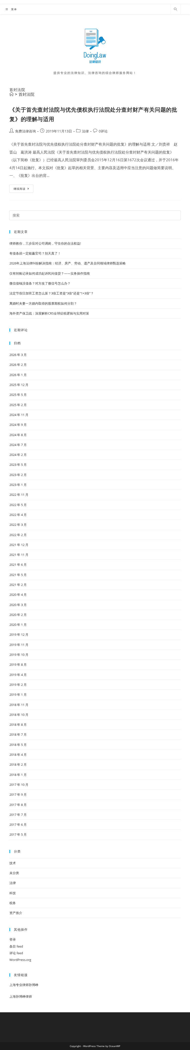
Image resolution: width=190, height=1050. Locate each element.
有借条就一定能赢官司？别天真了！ (35, 253)
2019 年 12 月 (18, 634)
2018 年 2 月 (18, 764)
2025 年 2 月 (18, 405)
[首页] (11, 94)
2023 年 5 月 (18, 464)
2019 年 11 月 (18, 644)
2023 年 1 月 (18, 484)
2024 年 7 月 (18, 445)
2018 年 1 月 (18, 774)
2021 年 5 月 (18, 575)
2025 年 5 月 (18, 394)
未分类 (14, 873)
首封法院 (26, 94)
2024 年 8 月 (18, 435)
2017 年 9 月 (18, 794)
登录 (12, 939)
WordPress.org (20, 959)
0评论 (103, 131)
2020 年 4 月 (18, 594)
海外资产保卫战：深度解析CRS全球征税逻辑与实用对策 (49, 313)
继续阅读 (23, 189)
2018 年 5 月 (18, 744)
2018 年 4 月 (18, 754)
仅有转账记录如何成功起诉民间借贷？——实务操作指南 (49, 273)
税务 (12, 903)
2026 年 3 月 (18, 354)
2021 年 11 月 (18, 554)
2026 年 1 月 (18, 375)
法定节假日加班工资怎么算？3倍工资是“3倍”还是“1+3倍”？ (51, 293)
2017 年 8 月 (18, 804)
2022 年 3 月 (18, 524)
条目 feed (16, 946)
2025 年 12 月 (18, 384)
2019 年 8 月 (18, 664)
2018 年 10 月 (18, 714)
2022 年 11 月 (18, 494)
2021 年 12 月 (18, 544)
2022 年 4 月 (18, 514)
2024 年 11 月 (18, 415)
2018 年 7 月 (18, 734)
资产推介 (15, 913)
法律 (85, 131)
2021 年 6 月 (18, 564)
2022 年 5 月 (18, 505)
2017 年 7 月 (18, 814)
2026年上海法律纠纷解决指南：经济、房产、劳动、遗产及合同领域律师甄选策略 (67, 263)
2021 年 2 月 (18, 584)
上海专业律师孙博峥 (23, 985)
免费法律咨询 (25, 131)
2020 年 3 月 (18, 605)
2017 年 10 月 (18, 784)
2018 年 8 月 (18, 724)
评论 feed (16, 953)
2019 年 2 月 (18, 684)
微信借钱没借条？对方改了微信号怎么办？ (40, 283)
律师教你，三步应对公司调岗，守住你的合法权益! (45, 243)
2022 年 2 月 (18, 535)
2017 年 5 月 (18, 834)
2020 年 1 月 (18, 624)
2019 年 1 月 (18, 694)
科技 (12, 893)
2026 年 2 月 (18, 364)
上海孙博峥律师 (20, 996)
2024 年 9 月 (18, 424)
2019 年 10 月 (18, 654)
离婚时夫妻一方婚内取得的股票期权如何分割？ (43, 303)
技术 (12, 863)
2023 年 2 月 (18, 475)
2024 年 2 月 (18, 454)
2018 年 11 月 (18, 704)
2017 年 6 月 (18, 824)
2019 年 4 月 (18, 674)
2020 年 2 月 (18, 614)
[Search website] (175, 9)
